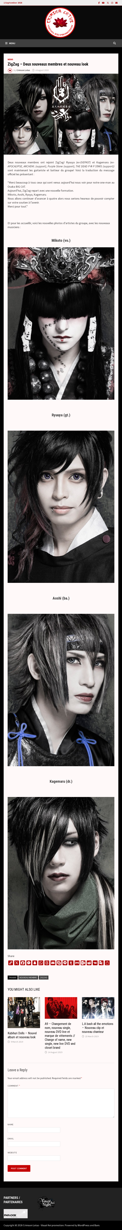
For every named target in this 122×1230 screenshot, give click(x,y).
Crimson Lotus (23, 70)
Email (11, 1138)
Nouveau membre (28, 977)
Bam (96, 1225)
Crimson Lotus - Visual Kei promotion (43, 1225)
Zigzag (43, 977)
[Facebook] (99, 2)
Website (12, 1152)
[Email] (116, 2)
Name (11, 1124)
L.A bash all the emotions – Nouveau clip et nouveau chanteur (97, 1028)
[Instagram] (112, 2)
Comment (14, 1085)
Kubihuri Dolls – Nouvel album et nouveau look (22, 1035)
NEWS (10, 59)
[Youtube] (103, 2)
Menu (12, 43)
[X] (108, 2)
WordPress (83, 1225)
